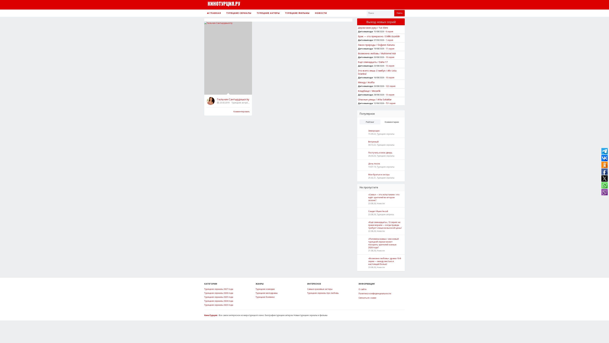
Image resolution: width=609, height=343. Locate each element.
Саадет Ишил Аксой (378, 211)
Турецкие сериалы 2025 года (218, 297)
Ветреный (373, 141)
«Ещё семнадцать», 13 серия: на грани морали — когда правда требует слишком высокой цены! (385, 225)
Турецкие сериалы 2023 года (218, 304)
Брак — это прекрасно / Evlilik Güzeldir (379, 36)
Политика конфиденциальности (375, 293)
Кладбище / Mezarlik (369, 90)
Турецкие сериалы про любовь (323, 293)
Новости (321, 13)
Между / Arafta (366, 82)
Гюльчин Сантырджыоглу (233, 99)
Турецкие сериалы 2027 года (218, 289)
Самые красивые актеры (320, 289)
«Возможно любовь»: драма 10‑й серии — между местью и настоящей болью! (384, 261)
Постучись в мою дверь (380, 152)
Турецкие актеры (268, 13)
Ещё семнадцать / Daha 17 (373, 62)
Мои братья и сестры (379, 174)
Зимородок (374, 130)
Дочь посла (374, 163)
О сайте (363, 289)
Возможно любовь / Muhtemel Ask (377, 53)
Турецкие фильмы (297, 13)
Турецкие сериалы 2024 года (218, 300)
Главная (215, 13)
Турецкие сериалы (238, 13)
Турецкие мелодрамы (267, 293)
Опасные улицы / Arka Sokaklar (375, 99)
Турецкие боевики (265, 297)
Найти (399, 13)
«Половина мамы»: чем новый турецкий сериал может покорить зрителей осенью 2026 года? (383, 243)
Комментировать (241, 111)
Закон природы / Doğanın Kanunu (376, 44)
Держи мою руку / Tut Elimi (373, 27)
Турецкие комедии (265, 289)
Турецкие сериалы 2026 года (218, 293)
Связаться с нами (367, 297)
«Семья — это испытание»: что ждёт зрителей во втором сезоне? (383, 197)
